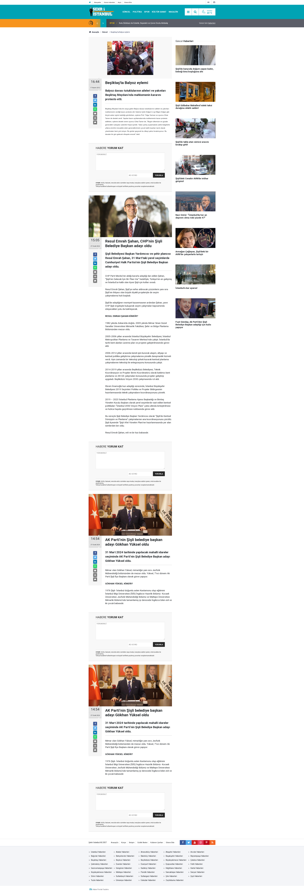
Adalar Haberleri (122, 852)
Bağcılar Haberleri (98, 856)
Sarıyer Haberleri (197, 872)
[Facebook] (95, 96)
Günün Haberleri (109, 2)
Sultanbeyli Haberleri (124, 876)
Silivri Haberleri (97, 876)
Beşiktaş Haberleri (98, 860)
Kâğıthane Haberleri (174, 868)
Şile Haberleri (171, 876)
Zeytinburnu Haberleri (174, 880)
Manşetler (97, 2)
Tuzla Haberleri (97, 880)
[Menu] (188, 12)
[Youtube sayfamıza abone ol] (195, 842)
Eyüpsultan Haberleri (174, 864)
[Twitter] (95, 100)
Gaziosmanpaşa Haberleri (101, 868)
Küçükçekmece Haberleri (101, 872)
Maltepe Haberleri (123, 872)
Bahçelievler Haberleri (125, 856)
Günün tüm (207, 23)
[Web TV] (208, 2)
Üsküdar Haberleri (148, 880)
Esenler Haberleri (123, 864)
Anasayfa (114, 843)
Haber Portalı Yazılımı (101, 889)
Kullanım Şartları (156, 843)
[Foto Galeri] (214, 2)
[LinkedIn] (95, 105)
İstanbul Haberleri (98, 852)
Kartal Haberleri (196, 868)
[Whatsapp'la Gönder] (95, 109)
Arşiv (119, 2)
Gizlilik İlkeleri (142, 843)
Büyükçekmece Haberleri (176, 860)
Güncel (126, 12)
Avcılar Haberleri (197, 852)
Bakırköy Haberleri (148, 856)
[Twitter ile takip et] (189, 842)
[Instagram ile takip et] (201, 842)
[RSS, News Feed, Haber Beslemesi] (212, 842)
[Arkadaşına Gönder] (95, 113)
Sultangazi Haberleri (149, 876)
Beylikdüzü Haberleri (149, 860)
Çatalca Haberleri (197, 860)
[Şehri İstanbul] (101, 12)
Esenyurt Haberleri (148, 864)
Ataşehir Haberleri (173, 852)
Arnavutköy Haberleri (149, 852)
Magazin (173, 12)
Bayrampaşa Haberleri (199, 856)
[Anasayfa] (90, 2)
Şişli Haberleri (196, 876)
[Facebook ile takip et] (183, 842)
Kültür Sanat (159, 12)
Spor (147, 12)
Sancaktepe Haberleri (174, 872)
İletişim (131, 843)
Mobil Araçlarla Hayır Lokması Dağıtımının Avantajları (140, 23)
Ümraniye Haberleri (124, 880)
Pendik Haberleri (148, 872)
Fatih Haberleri (196, 864)
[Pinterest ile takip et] (206, 842)
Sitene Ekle (128, 2)
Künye (123, 843)
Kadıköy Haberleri (148, 868)
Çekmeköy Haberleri (99, 864)
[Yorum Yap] (95, 122)
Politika (137, 12)
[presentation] (97, 23)
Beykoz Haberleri (123, 860)
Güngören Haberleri (124, 868)
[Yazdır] (95, 118)
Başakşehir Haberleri (174, 856)
